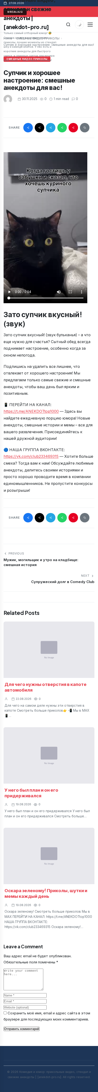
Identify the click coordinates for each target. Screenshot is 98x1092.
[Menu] (90, 24)
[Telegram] (50, 127)
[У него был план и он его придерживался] (49, 755)
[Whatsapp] (62, 127)
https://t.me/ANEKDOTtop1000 (31, 411)
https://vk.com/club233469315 (31, 456)
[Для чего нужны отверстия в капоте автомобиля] (49, 650)
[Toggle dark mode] (79, 24)
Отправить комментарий (21, 1029)
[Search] (68, 24)
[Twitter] (39, 127)
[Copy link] (84, 127)
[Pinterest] (73, 127)
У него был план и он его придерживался (31, 792)
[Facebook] (28, 127)
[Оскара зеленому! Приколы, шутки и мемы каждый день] (49, 856)
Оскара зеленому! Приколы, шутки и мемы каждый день (46, 893)
